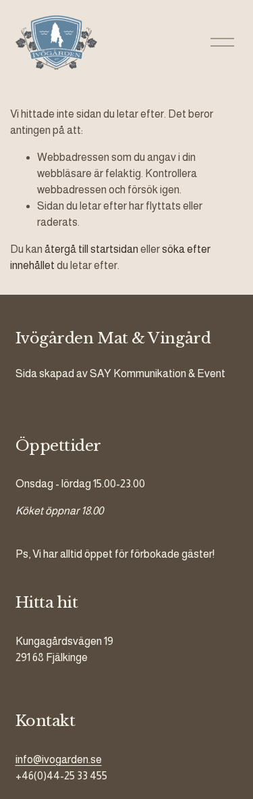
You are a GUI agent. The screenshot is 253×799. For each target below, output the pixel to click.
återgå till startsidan (91, 249)
